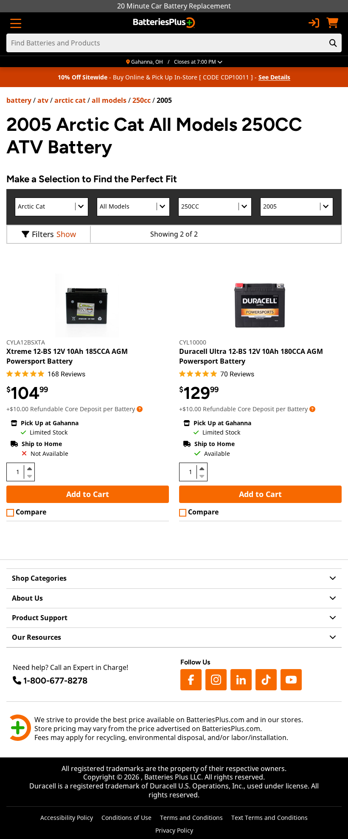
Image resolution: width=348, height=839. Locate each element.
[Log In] (313, 23)
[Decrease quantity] (29, 475)
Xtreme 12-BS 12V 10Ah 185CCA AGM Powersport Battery (67, 356)
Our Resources (36, 637)
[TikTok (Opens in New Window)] (266, 679)
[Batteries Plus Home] (165, 23)
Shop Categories (39, 578)
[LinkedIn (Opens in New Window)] (241, 679)
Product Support (39, 617)
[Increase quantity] (29, 468)
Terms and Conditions (191, 818)
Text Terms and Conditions (269, 818)
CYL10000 (192, 342)
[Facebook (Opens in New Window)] (191, 679)
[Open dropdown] (140, 409)
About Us (27, 598)
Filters (43, 234)
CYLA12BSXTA (25, 342)
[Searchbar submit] (333, 42)
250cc (141, 100)
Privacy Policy (174, 830)
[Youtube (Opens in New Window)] (291, 679)
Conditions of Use (126, 818)
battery (18, 100)
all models (109, 100)
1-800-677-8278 (55, 680)
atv (42, 100)
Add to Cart (87, 494)
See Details (274, 77)
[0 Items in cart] (332, 23)
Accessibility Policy (66, 818)
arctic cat (70, 100)
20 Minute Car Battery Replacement (174, 6)
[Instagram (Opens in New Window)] (216, 679)
